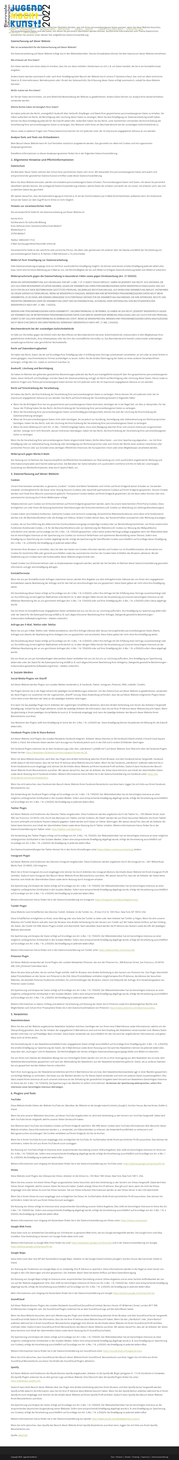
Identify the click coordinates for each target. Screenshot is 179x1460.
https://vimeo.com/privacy (134, 1220)
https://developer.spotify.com (25, 1380)
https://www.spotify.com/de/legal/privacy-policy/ (116, 1418)
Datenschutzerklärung (160, 1457)
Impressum (145, 1457)
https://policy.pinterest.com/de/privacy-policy (132, 1007)
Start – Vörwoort (117, 1457)
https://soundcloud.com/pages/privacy (122, 1351)
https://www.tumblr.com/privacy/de (117, 950)
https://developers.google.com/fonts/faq (92, 1242)
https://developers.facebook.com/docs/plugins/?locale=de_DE (56, 752)
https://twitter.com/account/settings (115, 849)
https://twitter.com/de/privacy (67, 829)
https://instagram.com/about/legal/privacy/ (116, 899)
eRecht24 (22, 1435)
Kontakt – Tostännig (132, 1457)
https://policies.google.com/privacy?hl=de (144, 1163)
